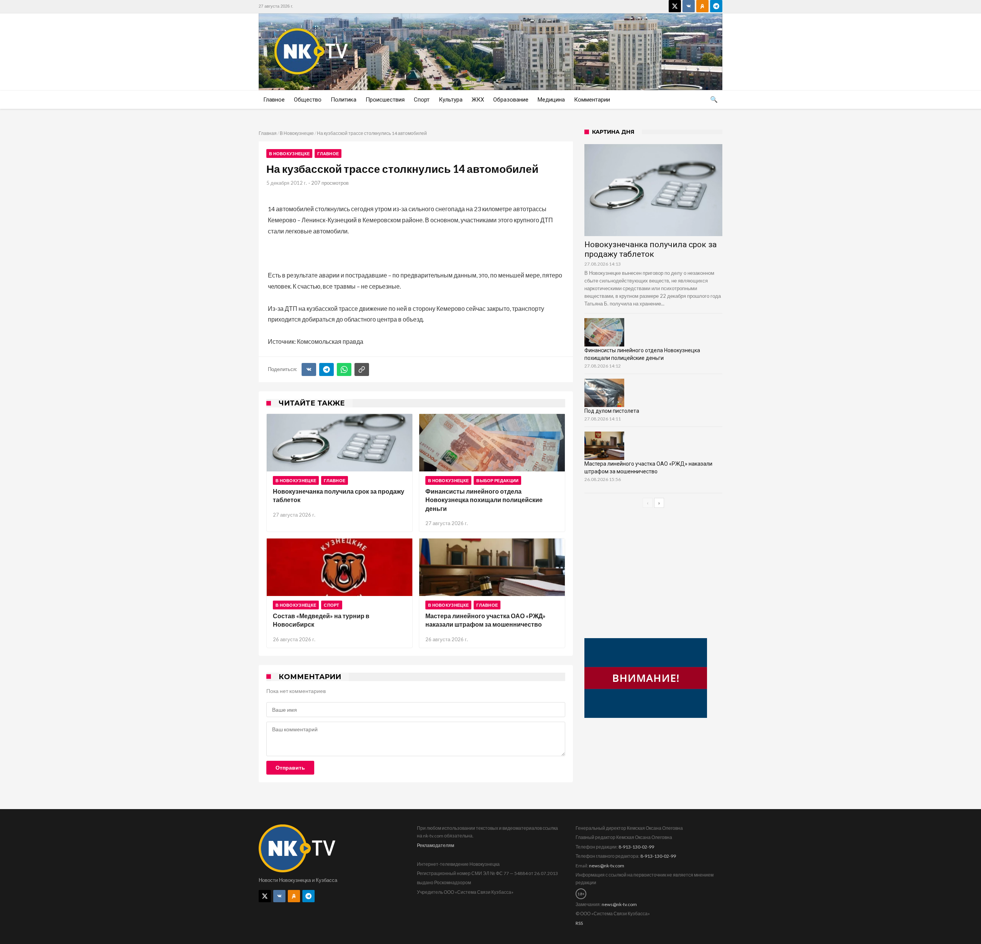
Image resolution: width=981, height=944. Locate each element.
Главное (328, 153)
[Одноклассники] (702, 6)
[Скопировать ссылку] (361, 369)
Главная (268, 133)
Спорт (332, 605)
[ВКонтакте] (309, 369)
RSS (579, 923)
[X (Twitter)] (675, 6)
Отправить (290, 768)
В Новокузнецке (297, 133)
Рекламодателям (435, 845)
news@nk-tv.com (606, 865)
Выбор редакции (497, 480)
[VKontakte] (688, 6)
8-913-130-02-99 (636, 847)
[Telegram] (716, 6)
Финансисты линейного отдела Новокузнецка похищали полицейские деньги (484, 500)
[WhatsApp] (344, 369)
